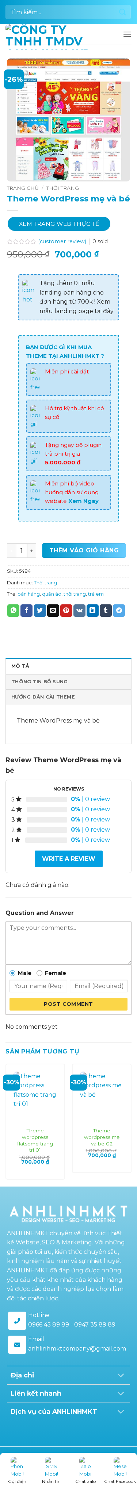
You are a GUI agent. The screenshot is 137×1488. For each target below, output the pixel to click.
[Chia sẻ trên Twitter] (40, 610)
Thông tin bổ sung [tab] (39, 681)
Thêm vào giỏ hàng (84, 550)
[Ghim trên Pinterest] (66, 610)
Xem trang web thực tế (59, 223)
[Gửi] (122, 12)
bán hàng (29, 594)
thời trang (75, 594)
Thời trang (62, 188)
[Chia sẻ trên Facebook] (26, 610)
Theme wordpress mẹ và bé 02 (101, 1137)
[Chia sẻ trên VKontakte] (79, 610)
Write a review (68, 858)
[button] (127, 34)
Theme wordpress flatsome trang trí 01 (35, 1140)
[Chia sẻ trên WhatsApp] (13, 610)
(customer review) (63, 241)
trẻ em (96, 594)
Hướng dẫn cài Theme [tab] (43, 697)
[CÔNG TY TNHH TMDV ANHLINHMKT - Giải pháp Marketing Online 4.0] (47, 36)
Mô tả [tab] (20, 666)
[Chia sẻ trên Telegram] (119, 610)
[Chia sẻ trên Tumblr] (106, 610)
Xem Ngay (83, 500)
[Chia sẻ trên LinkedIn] (93, 610)
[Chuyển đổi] (121, 1376)
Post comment (68, 1004)
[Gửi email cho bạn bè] (53, 610)
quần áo (51, 594)
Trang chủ (23, 188)
